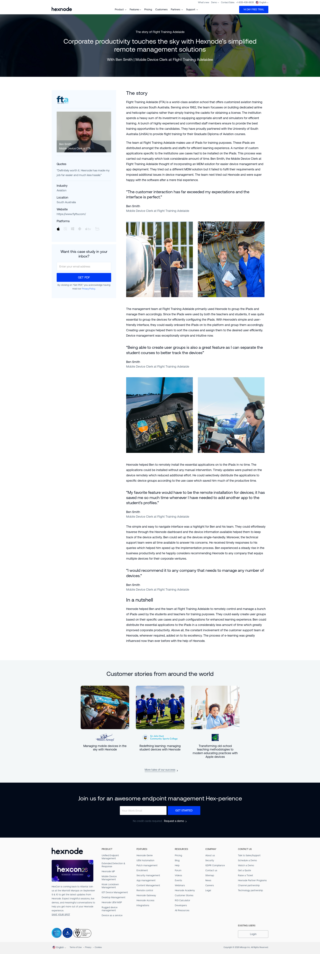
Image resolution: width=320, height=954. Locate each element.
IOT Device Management (115, 892)
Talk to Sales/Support (249, 855)
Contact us (211, 870)
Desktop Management (113, 897)
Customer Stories (184, 895)
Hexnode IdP (108, 871)
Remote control (144, 890)
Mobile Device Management (109, 878)
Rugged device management (110, 909)
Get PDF (84, 277)
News (208, 880)
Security (209, 860)
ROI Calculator (182, 900)
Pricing (148, 9)
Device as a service (112, 915)
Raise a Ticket (245, 875)
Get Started (184, 810)
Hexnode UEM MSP (112, 902)
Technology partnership (250, 890)
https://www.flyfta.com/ (71, 214)
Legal (208, 890)
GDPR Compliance (215, 865)
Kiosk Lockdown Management (110, 886)
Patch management (147, 865)
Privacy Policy (88, 288)
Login (253, 934)
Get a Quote (244, 870)
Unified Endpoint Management (110, 857)
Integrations (142, 905)
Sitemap (209, 875)
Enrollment (142, 870)
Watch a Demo (246, 865)
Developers (181, 905)
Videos (178, 875)
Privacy (88, 947)
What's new (203, 2)
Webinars (180, 885)
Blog (177, 860)
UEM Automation (145, 860)
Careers (209, 885)
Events (178, 880)
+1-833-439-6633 (245, 2)
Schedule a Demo (247, 860)
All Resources (182, 910)
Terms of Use (76, 947)
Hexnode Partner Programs (252, 880)
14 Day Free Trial (254, 9)
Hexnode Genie (144, 855)
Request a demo (174, 821)
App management (146, 880)
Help (177, 865)
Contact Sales (227, 2)
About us (210, 855)
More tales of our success (160, 769)
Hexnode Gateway (146, 895)
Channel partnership (249, 885)
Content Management (148, 885)
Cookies (98, 947)
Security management (148, 875)
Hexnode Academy (185, 890)
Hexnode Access (145, 900)
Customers (161, 9)
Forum (178, 870)
